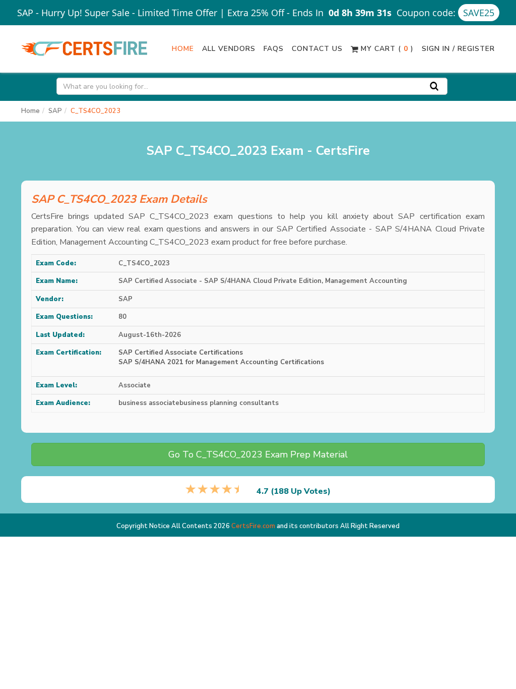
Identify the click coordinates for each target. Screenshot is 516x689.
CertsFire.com (253, 526)
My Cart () (386, 48)
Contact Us (317, 48)
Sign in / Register (458, 48)
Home (183, 48)
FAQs (274, 48)
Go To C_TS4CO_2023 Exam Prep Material (258, 454)
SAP (55, 111)
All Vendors (228, 48)
